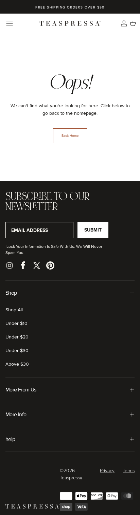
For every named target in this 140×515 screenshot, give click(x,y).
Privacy (107, 470)
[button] (9, 23)
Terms (129, 470)
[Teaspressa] (32, 507)
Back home (70, 136)
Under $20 (17, 337)
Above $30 (17, 364)
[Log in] (124, 23)
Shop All (14, 310)
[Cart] (133, 23)
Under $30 (17, 350)
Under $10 (16, 323)
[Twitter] (37, 265)
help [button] (10, 439)
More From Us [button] (20, 389)
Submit (93, 230)
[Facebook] (23, 265)
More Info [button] (15, 414)
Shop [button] (11, 293)
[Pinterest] (50, 265)
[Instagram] (9, 265)
